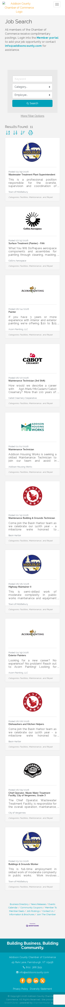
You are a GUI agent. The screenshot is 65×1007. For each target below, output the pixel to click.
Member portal (47, 37)
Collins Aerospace (17, 260)
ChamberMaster (41, 1002)
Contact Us (47, 911)
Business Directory (19, 904)
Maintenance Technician (21, 449)
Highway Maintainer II (19, 586)
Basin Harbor (14, 535)
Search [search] (34, 103)
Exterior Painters (17, 655)
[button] (8, 132)
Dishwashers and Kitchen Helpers (26, 724)
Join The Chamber (46, 914)
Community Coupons (31, 907)
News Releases (38, 904)
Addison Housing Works (20, 467)
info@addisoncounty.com (23, 45)
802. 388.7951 (33, 967)
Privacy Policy (20, 988)
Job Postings (33, 911)
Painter (12, 312)
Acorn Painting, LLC (18, 329)
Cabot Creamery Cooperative (22, 398)
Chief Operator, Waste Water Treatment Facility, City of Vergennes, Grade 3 (29, 794)
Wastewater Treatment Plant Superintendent (31, 174)
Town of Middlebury (18, 192)
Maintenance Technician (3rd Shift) (26, 380)
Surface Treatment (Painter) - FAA (26, 243)
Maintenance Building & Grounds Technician (31, 518)
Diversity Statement (41, 988)
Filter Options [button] (32, 116)
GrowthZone (11, 1002)
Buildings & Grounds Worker (23, 864)
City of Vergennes (17, 812)
